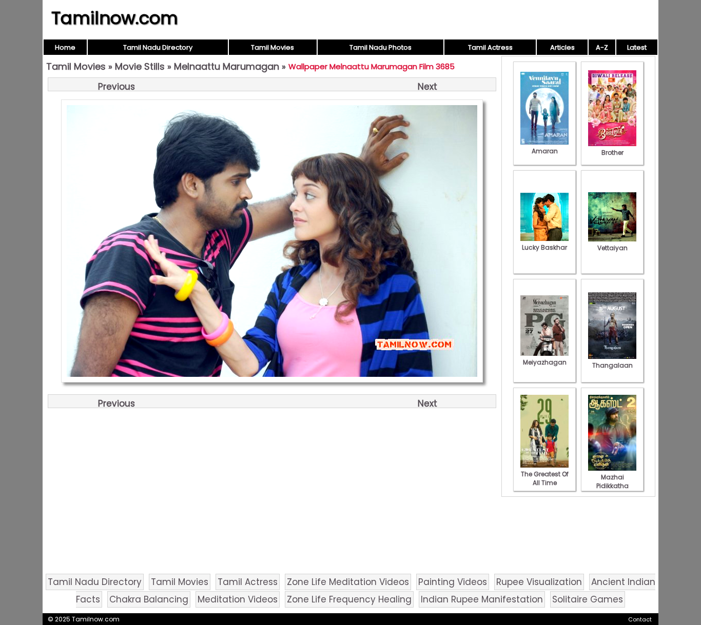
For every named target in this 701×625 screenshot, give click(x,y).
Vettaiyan (612, 248)
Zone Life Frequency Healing (349, 599)
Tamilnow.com (114, 18)
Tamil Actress (490, 47)
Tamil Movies (272, 47)
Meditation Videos (238, 599)
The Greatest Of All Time (545, 478)
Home (65, 47)
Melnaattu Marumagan (226, 66)
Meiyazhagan (545, 362)
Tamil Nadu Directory (157, 47)
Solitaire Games (587, 599)
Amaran (545, 151)
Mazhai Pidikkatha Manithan (612, 486)
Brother (612, 152)
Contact (640, 619)
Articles (562, 47)
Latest (637, 47)
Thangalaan (612, 365)
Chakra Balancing (148, 599)
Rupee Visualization (539, 582)
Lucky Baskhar (544, 247)
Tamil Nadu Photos (380, 47)
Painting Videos (452, 582)
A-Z (602, 47)
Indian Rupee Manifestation (482, 599)
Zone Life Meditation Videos (348, 582)
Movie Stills (140, 66)
